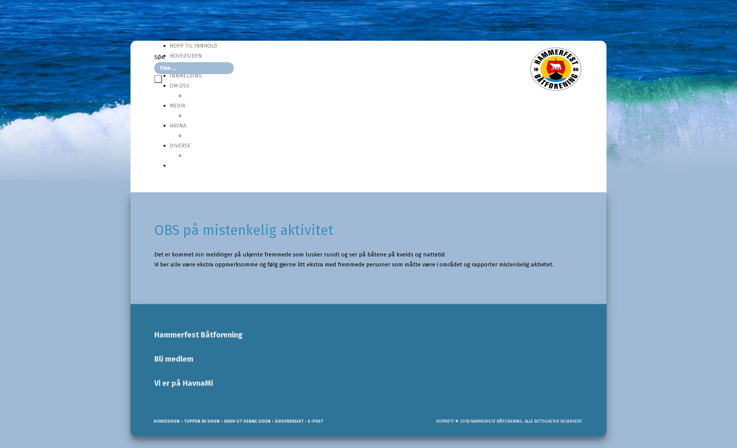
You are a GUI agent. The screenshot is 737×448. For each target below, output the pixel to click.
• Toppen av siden (200, 421)
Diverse (180, 145)
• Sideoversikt (287, 421)
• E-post (313, 421)
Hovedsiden (166, 421)
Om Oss (179, 86)
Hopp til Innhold (193, 46)
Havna (178, 125)
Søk (159, 57)
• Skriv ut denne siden (245, 421)
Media (177, 105)
